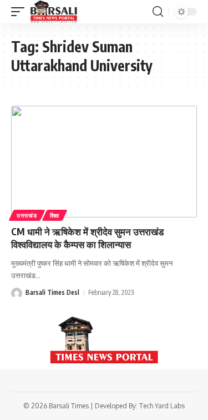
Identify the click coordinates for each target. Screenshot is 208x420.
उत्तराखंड (27, 215)
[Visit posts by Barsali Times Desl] (16, 293)
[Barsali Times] (54, 11)
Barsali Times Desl (52, 292)
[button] (20, 11)
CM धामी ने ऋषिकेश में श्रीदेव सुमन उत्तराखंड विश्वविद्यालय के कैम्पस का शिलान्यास (87, 238)
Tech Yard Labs (162, 406)
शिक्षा (54, 215)
